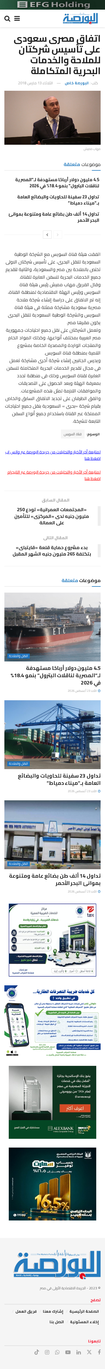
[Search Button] (7, 18)
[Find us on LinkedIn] (78, 1352)
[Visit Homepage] (80, 18)
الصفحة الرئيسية (84, 1311)
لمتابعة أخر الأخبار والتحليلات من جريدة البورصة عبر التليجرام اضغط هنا (54, 475)
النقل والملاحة (18, 656)
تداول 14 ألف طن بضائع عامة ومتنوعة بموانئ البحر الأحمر (53, 217)
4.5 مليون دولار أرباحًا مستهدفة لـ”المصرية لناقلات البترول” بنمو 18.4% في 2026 (57, 182)
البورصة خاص (77, 82)
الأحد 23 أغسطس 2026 (82, 691)
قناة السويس (73, 434)
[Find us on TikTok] (36, 1352)
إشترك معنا (53, 1311)
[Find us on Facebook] (99, 1352)
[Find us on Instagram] (47, 1352)
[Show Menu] (17, 18)
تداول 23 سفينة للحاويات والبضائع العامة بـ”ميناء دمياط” (58, 200)
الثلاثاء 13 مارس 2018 (35, 82)
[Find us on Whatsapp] (57, 1352)
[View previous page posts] (57, 235)
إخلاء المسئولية (84, 1321)
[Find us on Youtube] (68, 1352)
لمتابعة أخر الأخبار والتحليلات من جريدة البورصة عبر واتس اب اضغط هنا (53, 455)
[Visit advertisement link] (52, 5)
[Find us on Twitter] (89, 1352)
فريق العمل (26, 1311)
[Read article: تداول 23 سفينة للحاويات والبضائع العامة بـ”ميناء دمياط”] (52, 734)
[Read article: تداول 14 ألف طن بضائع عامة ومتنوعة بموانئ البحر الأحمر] (52, 834)
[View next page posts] (47, 235)
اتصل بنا (57, 1321)
